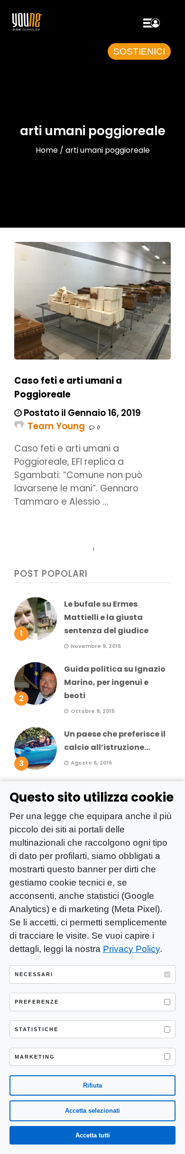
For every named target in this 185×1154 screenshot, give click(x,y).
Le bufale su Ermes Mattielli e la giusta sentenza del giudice (106, 617)
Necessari (34, 974)
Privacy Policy (131, 949)
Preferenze (37, 1002)
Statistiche (36, 1029)
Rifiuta (92, 1085)
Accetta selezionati (92, 1110)
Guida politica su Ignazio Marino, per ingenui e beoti (115, 682)
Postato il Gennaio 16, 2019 (81, 412)
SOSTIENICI (139, 51)
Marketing (35, 1057)
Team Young (56, 426)
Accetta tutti (92, 1135)
